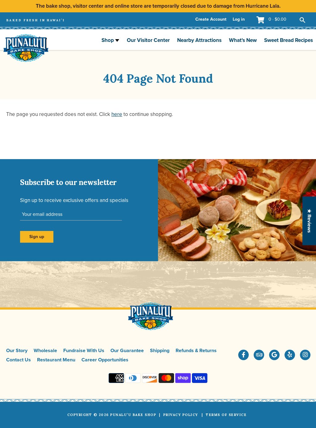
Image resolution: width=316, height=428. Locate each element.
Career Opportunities (104, 360)
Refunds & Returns (196, 351)
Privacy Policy (180, 415)
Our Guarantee (127, 351)
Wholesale (45, 351)
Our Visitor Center (148, 40)
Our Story (16, 351)
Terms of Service (226, 415)
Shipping (159, 351)
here (116, 114)
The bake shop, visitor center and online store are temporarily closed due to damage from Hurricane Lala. (158, 6)
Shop (108, 40)
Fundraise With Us (83, 351)
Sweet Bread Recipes (288, 40)
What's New (243, 40)
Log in (239, 19)
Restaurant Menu (56, 360)
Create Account (211, 19)
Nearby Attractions (199, 40)
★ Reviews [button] (309, 221)
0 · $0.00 (277, 19)
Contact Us (18, 360)
